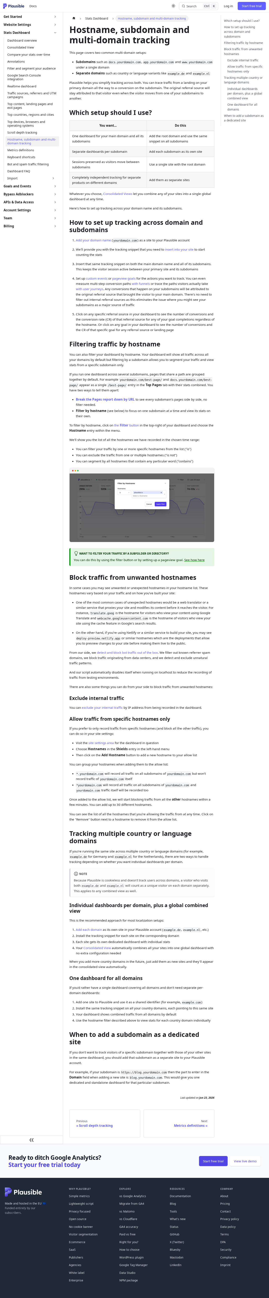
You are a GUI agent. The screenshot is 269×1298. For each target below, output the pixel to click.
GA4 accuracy (128, 1227)
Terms (224, 1234)
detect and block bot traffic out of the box (127, 652)
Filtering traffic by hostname (243, 43)
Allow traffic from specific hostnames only (245, 68)
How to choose (129, 1250)
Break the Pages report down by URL (105, 399)
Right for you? (128, 1242)
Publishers (76, 1257)
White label (76, 1273)
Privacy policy (229, 1219)
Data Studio (127, 1273)
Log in (228, 6)
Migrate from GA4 (131, 1204)
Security (225, 1250)
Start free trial (252, 6)
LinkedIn (175, 1265)
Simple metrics (79, 1196)
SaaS (72, 1250)
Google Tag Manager (133, 1265)
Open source (77, 1219)
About (224, 1196)
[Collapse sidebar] (31, 1140)
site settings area (101, 743)
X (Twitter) (177, 1242)
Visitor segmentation (83, 1234)
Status (174, 1227)
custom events (96, 278)
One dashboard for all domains (242, 107)
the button (126, 425)
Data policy (228, 1227)
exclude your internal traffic (102, 707)
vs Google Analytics (132, 1196)
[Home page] (73, 18)
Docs (33, 6)
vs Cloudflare (128, 1219)
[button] (30, 17)
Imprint (225, 1265)
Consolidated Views (117, 194)
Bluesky (175, 1250)
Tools (173, 1211)
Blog (173, 1204)
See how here (194, 560)
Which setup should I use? (242, 20)
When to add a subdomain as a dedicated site (244, 118)
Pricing (225, 1204)
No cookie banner (81, 1227)
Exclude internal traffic (242, 60)
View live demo (245, 1161)
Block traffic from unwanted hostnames (243, 51)
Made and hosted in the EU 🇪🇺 (25, 1203)
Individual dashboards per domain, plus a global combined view (244, 93)
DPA (223, 1242)
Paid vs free (127, 1234)
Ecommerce (77, 1242)
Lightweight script (81, 1204)
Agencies (75, 1265)
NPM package (128, 1280)
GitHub (174, 1234)
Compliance (228, 1257)
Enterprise (76, 1280)
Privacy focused (79, 1211)
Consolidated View (97, 948)
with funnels (141, 283)
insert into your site (179, 249)
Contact (225, 1211)
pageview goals (124, 278)
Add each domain (89, 929)
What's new (178, 1219)
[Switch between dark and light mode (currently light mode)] (173, 6)
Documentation (180, 1196)
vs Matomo (126, 1211)
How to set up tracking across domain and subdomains (239, 31)
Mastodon (176, 1257)
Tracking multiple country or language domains (243, 80)
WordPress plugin (131, 1257)
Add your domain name (93, 240)
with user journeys (89, 289)
